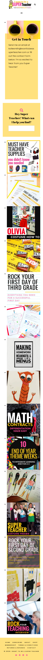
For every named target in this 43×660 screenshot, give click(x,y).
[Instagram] (23, 655)
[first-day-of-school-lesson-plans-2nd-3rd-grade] (23, 189)
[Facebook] (19, 655)
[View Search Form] (34, 4)
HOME (7, 642)
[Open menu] (21, 13)
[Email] (16, 655)
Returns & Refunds (16, 648)
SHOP (35, 642)
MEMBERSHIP (10, 645)
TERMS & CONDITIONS (28, 645)
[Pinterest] (26, 655)
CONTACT (31, 648)
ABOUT (28, 642)
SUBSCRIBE (17, 642)
